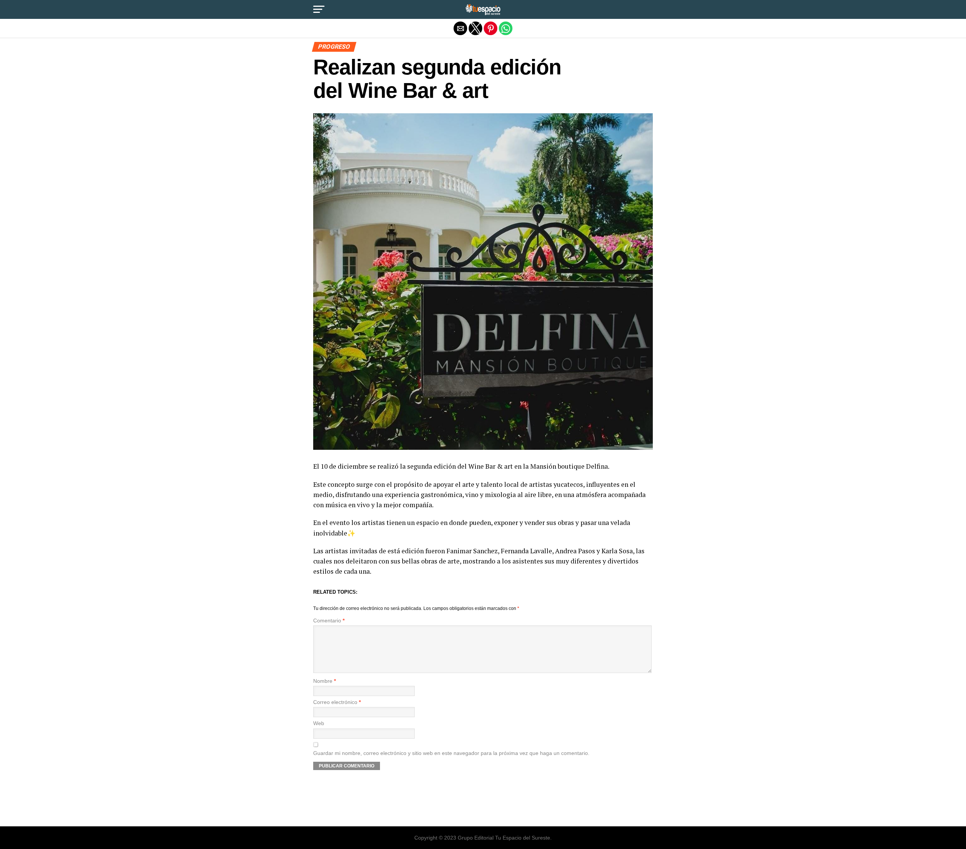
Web (318, 723)
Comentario (329, 621)
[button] (319, 9)
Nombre (324, 681)
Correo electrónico (337, 702)
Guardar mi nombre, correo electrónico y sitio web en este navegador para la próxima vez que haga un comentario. (451, 753)
